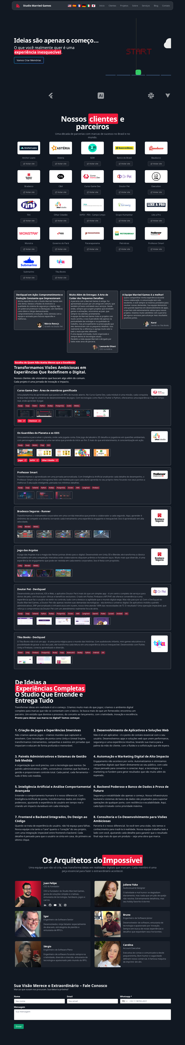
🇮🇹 (89, 5)
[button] (125, 1001)
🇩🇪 (84, 5)
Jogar (20, 460)
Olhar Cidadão (48, 460)
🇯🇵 (93, 5)
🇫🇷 (79, 5)
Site (20, 421)
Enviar (19, 1026)
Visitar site (29, 163)
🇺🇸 (69, 5)
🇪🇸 (74, 5)
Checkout (33, 421)
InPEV (32, 460)
